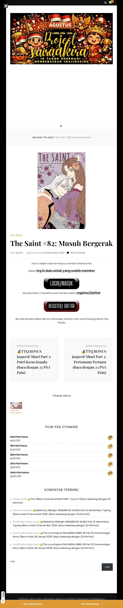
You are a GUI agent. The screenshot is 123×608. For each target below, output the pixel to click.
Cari (12, 561)
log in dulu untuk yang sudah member (66, 270)
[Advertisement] (61, 98)
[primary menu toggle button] (61, 126)
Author (19, 252)
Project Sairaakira (44, 598)
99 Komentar (77, 252)
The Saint (16, 235)
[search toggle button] (105, 3)
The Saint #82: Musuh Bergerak (15, 411)
